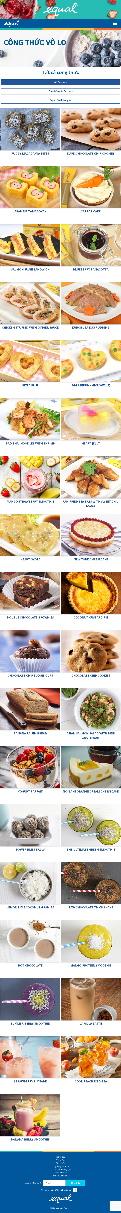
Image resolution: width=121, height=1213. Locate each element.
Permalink (30, 129)
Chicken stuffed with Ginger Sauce (30, 327)
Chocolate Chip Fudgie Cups (30, 675)
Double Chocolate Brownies (30, 617)
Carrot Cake (91, 211)
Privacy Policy (60, 1172)
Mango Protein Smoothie (90, 965)
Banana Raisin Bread (30, 733)
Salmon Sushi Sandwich (30, 269)
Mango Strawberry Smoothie (30, 501)
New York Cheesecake (91, 559)
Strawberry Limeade (30, 1081)
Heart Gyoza (30, 559)
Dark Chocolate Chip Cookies (90, 153)
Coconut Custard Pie (91, 617)
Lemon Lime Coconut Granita (30, 907)
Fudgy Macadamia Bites (30, 153)
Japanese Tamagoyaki (30, 211)
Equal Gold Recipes (60, 100)
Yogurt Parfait (30, 791)
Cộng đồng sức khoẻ (60, 1166)
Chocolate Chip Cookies (91, 675)
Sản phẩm (60, 1160)
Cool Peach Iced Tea (91, 1081)
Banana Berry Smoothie (30, 1139)
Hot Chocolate (30, 965)
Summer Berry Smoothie (30, 1023)
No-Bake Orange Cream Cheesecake (91, 791)
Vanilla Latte (91, 1023)
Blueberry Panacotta (91, 269)
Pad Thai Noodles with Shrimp (30, 443)
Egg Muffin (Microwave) (91, 385)
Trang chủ (60, 1157)
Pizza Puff (30, 385)
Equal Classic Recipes (61, 91)
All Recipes (60, 81)
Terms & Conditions (60, 1175)
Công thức (60, 1163)
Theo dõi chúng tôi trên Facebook (56, 1190)
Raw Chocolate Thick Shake (91, 907)
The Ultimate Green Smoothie (91, 849)
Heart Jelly (91, 443)
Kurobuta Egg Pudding (90, 327)
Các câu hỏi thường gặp (60, 1169)
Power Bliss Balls (30, 849)
